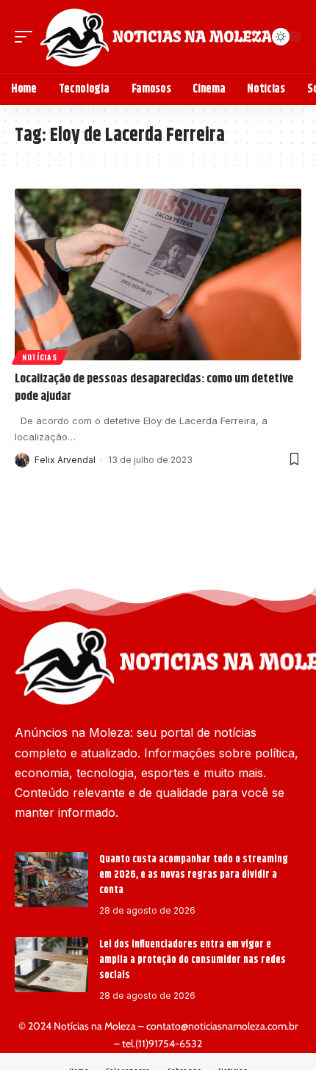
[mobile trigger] (27, 36)
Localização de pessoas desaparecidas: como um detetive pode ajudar (154, 387)
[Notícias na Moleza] (156, 36)
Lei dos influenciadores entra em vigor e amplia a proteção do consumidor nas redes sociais (192, 959)
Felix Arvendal (65, 459)
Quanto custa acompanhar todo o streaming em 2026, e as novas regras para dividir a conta (193, 874)
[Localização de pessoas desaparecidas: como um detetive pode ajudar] (158, 274)
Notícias (39, 357)
